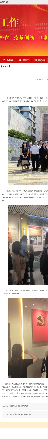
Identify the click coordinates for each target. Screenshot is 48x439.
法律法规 (41, 60)
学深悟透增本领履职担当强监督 (20, 414)
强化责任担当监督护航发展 (19, 406)
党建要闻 (26, 60)
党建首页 (10, 60)
